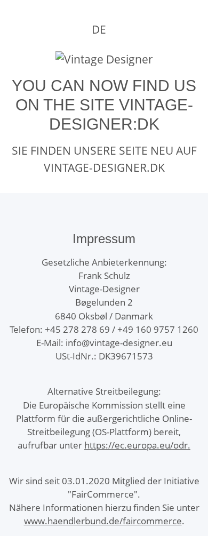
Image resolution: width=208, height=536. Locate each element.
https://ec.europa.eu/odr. (137, 445)
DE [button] (99, 29)
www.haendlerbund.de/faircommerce (103, 521)
